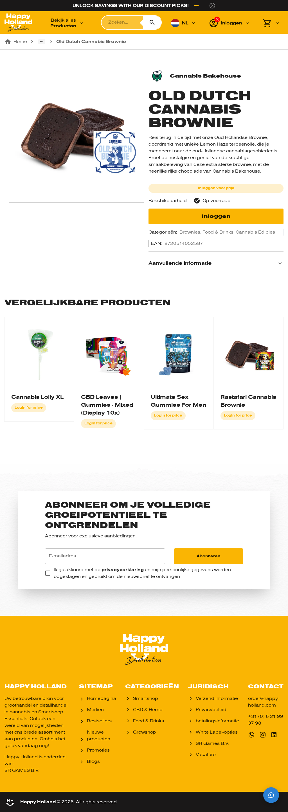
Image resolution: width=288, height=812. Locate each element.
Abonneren (208, 556)
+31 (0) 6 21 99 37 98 (265, 720)
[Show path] (41, 41)
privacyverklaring (123, 569)
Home (20, 41)
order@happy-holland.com (263, 702)
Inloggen (216, 216)
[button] (216, 263)
